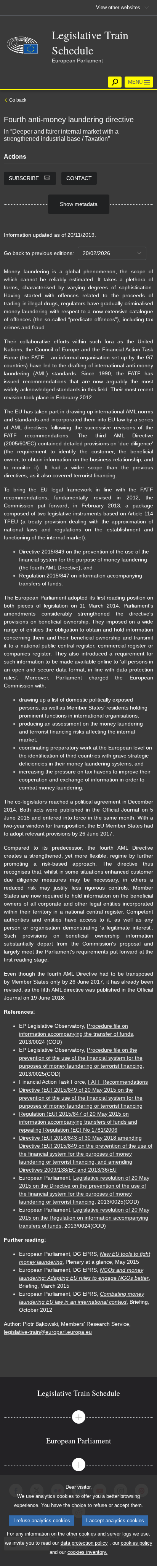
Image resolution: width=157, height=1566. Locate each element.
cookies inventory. (87, 1552)
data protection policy (84, 1543)
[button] (78, 1417)
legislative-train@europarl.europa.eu (48, 1332)
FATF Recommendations (118, 1082)
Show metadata (79, 204)
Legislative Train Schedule (90, 42)
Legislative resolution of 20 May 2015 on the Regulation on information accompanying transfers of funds (84, 1218)
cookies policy (136, 1543)
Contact (79, 178)
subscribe (24, 178)
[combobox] (112, 253)
